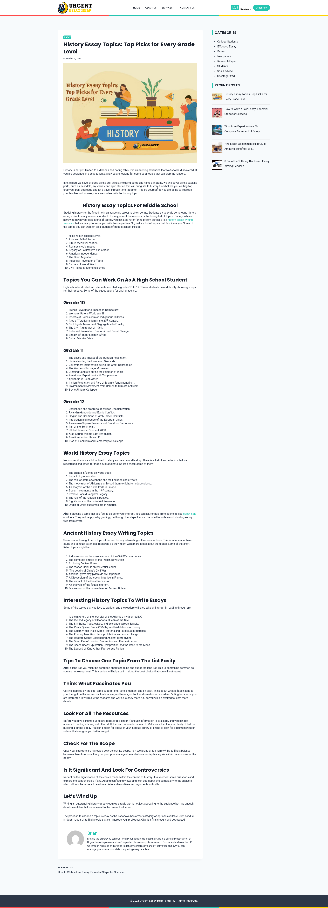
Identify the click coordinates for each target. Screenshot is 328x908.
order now (261, 7)
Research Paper (226, 61)
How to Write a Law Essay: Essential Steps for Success (91, 870)
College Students (227, 41)
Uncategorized (226, 76)
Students (222, 66)
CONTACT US (187, 7)
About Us (151, 7)
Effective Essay (226, 46)
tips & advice (225, 71)
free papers (224, 56)
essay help (189, 513)
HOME (136, 7)
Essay (67, 37)
